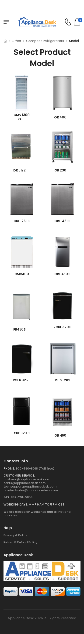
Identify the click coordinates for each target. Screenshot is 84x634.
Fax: (7, 497)
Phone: (9, 468)
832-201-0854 (22, 497)
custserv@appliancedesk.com (27, 479)
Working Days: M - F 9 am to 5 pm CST (34, 504)
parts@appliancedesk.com (25, 483)
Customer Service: (19, 475)
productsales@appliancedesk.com (31, 490)
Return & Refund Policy (20, 542)
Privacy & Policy (15, 535)
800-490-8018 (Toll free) (34, 468)
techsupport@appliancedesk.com (30, 486)
